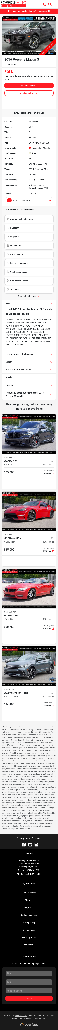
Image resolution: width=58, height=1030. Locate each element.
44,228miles (48, 696)
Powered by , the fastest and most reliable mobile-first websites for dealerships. (29, 1017)
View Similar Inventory (29, 93)
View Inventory (29, 893)
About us (29, 900)
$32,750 (9, 627)
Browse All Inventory (29, 85)
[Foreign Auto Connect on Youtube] (29, 844)
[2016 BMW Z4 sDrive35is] (29, 588)
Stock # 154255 (10, 689)
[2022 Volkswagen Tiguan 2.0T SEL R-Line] (29, 666)
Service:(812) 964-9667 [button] (31, 874)
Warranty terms (29, 937)
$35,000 (9, 472)
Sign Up (29, 998)
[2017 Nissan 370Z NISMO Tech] (29, 511)
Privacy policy (29, 922)
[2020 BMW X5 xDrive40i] (29, 434)
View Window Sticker (22, 200)
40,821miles (48, 542)
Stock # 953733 (10, 535)
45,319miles (48, 619)
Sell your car (29, 907)
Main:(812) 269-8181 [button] (31, 870)
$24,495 (9, 704)
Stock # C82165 (10, 457)
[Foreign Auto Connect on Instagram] (35, 844)
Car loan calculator (29, 915)
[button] (44, 4)
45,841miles (48, 464)
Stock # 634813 (10, 612)
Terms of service (29, 945)
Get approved (29, 930)
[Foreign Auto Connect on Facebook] (23, 844)
